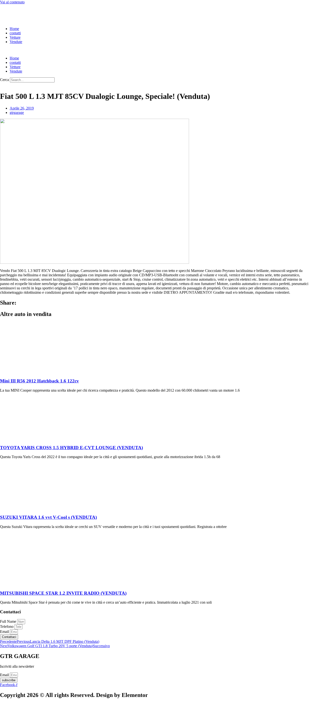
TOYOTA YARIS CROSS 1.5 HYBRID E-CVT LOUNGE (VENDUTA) (71, 447)
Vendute (16, 42)
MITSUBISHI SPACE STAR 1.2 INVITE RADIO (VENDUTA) (63, 593)
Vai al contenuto (12, 2)
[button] (154, 50)
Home (14, 29)
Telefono (7, 626)
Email (5, 632)
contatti (15, 33)
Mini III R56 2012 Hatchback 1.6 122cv (39, 380)
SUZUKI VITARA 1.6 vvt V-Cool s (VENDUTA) (48, 517)
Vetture (15, 37)
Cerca (4, 80)
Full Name (8, 621)
